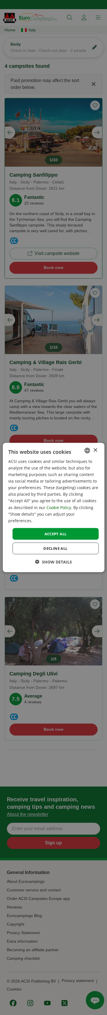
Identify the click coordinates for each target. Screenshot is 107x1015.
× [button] (95, 450)
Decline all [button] (55, 548)
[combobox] (87, 450)
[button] (53, 562)
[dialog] (53, 507)
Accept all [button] (56, 533)
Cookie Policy (59, 507)
